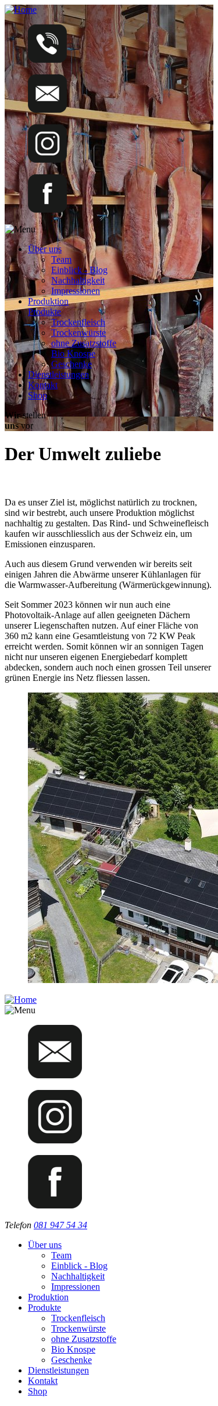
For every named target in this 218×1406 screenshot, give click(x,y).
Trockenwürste (78, 333)
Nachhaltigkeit (78, 280)
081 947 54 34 (60, 1225)
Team (61, 259)
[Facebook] (47, 209)
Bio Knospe (73, 353)
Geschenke (71, 364)
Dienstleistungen (58, 374)
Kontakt (43, 385)
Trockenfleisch (78, 322)
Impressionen (75, 291)
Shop (37, 395)
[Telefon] (47, 59)
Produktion (48, 301)
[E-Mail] (47, 109)
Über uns (45, 249)
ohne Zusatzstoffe (83, 343)
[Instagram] (47, 159)
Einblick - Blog (79, 270)
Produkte (44, 312)
